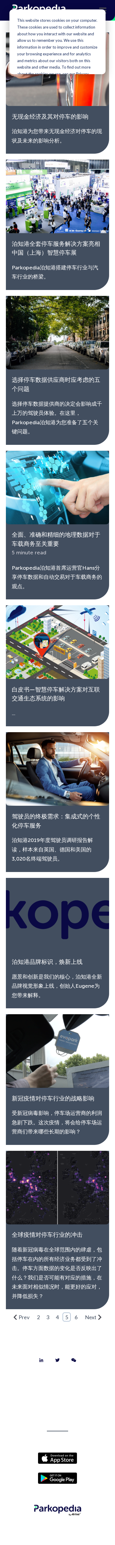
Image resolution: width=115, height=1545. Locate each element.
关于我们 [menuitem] (57, 1380)
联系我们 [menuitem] (57, 1396)
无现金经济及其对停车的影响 (50, 116)
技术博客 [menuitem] (57, 1426)
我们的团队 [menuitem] (57, 1411)
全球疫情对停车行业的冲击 (47, 1234)
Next (90, 1317)
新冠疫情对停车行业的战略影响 (53, 1098)
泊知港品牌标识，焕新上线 (47, 961)
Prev (24, 1317)
